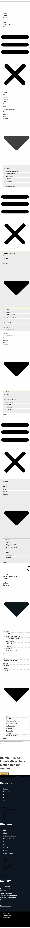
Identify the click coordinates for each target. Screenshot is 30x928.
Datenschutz (7, 915)
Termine (5, 112)
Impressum (6, 913)
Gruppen (5, 114)
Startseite (5, 13)
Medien (5, 116)
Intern (4, 26)
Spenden (5, 22)
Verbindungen (9, 176)
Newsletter (5, 17)
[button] (15, 59)
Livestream (5, 19)
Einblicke (5, 15)
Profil (7, 166)
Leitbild (8, 168)
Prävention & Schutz (11, 173)
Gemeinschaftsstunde (9, 109)
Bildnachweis (7, 917)
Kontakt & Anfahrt (7, 24)
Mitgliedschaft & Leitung (12, 171)
